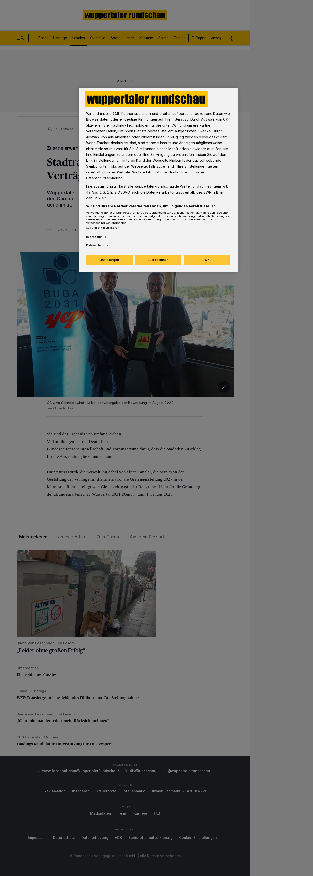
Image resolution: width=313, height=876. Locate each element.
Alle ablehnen (158, 260)
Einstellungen (109, 260)
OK (207, 260)
